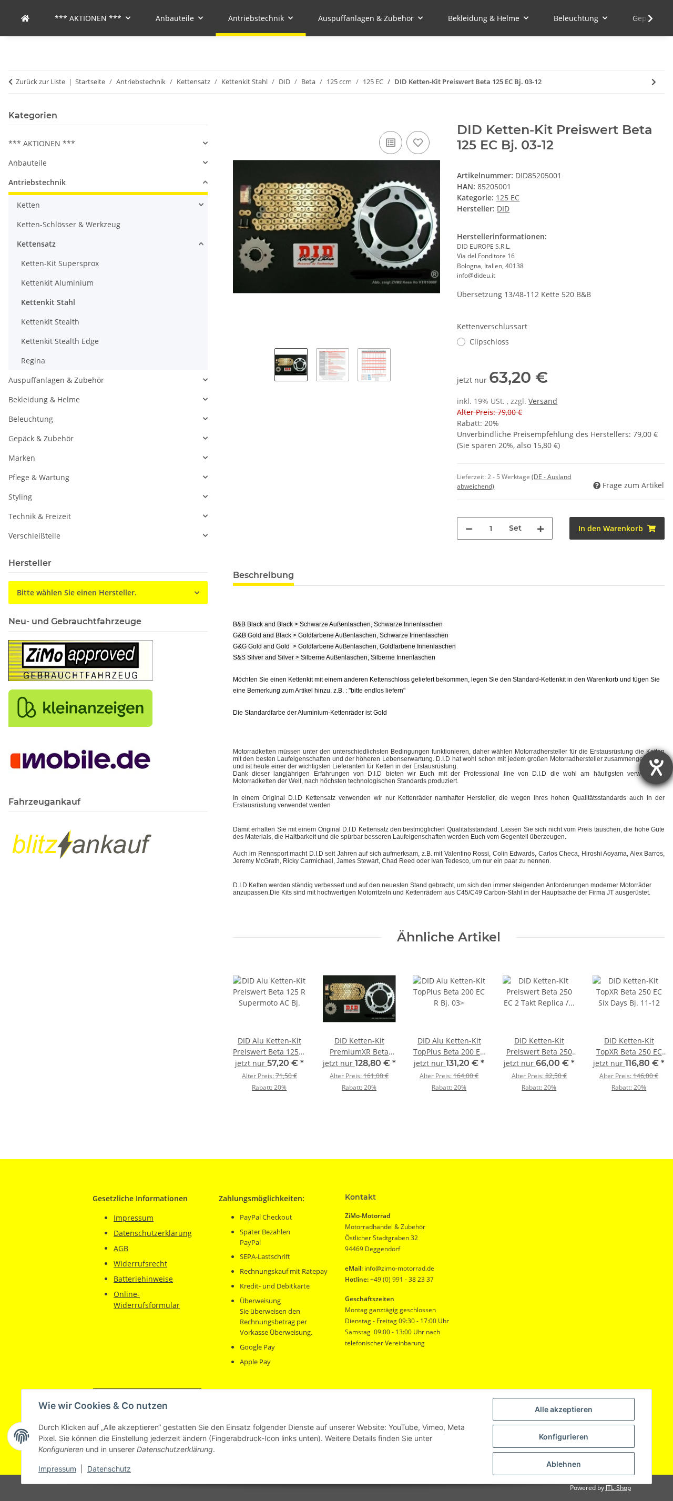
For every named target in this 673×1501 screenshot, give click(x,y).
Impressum (57, 1468)
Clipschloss (489, 342)
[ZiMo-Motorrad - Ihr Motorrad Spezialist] (25, 18)
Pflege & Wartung (38, 477)
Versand (542, 401)
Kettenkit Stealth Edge (60, 341)
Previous (250, 1039)
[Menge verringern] (469, 528)
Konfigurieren (563, 1436)
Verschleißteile (34, 536)
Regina (33, 361)
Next (647, 1039)
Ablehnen (563, 1463)
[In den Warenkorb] (241, 117)
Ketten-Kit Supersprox (60, 263)
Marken (21, 458)
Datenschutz (109, 1468)
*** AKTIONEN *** (41, 143)
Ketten (28, 205)
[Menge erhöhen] (540, 528)
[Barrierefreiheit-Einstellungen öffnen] (656, 767)
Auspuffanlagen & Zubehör (56, 380)
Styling (20, 497)
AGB (121, 1248)
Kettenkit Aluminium (57, 283)
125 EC (507, 197)
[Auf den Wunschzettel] (418, 142)
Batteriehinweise (143, 1279)
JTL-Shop (618, 1487)
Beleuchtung (30, 419)
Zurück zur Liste (40, 81)
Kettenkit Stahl (48, 302)
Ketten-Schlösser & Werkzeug (68, 224)
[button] (643, 18)
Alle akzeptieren (564, 1409)
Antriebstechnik (37, 182)
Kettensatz (36, 244)
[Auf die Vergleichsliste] (390, 142)
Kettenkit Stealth (50, 322)
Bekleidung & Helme (44, 399)
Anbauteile (27, 163)
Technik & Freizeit (39, 516)
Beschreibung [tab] (263, 575)
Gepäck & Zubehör (41, 438)
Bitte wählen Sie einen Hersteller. (77, 592)
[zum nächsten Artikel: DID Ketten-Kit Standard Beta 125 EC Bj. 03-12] (654, 81)
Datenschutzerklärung (153, 1233)
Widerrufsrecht (140, 1264)
